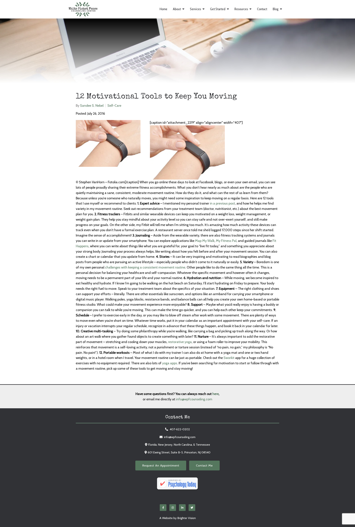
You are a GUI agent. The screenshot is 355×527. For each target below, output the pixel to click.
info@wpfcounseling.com (194, 399)
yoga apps (169, 363)
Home (163, 9)
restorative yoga (180, 342)
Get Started (217, 9)
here (215, 394)
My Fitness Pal (226, 241)
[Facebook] (163, 507)
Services (195, 9)
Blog (275, 9)
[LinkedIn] (182, 507)
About (177, 9)
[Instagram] (172, 507)
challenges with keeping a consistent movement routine (145, 267)
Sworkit (229, 358)
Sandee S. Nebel (92, 105)
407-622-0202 (180, 429)
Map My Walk (204, 241)
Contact (262, 9)
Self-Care (114, 105)
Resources (241, 9)
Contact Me (204, 465)
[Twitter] (192, 507)
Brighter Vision (186, 518)
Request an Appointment (160, 465)
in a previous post (222, 203)
